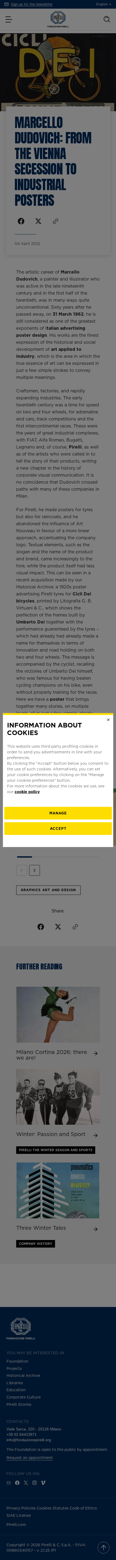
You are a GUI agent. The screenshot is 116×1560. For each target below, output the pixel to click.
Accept (58, 828)
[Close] (108, 720)
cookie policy (27, 792)
